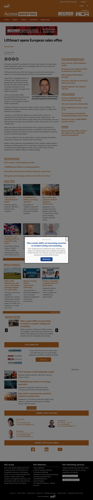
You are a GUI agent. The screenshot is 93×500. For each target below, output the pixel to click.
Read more (46, 259)
